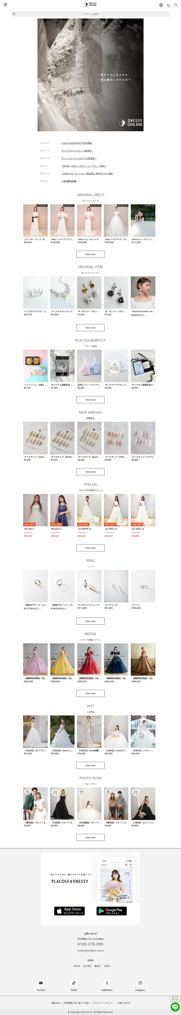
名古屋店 (87, 966)
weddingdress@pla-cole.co (90, 950)
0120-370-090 (90, 944)
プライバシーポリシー (103, 1002)
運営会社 (55, 1002)
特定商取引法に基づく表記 (76, 1002)
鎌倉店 (97, 966)
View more (90, 254)
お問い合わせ (124, 1002)
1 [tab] (84, 136)
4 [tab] (92, 136)
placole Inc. (87, 1011)
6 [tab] (97, 136)
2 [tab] (87, 136)
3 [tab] (89, 136)
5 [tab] (94, 136)
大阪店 (107, 966)
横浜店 (77, 966)
